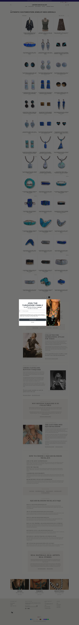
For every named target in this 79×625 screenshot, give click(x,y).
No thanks (32, 322)
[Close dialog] (59, 300)
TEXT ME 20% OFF (32, 319)
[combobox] (20, 311)
